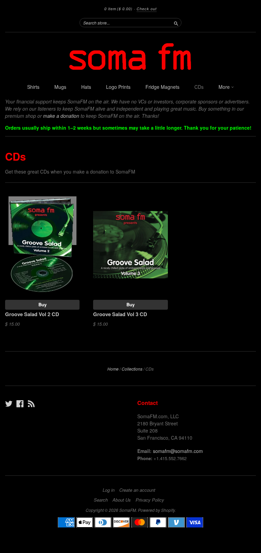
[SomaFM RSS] (31, 403)
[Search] (176, 22)
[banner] (130, 56)
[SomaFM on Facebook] (20, 403)
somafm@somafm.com (178, 451)
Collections (132, 369)
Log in (109, 490)
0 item (118, 8)
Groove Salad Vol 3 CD (120, 314)
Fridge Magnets (162, 86)
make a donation (61, 115)
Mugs (60, 86)
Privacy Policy (150, 500)
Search (101, 500)
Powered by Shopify (156, 510)
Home (113, 369)
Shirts (33, 86)
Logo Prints (118, 86)
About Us (121, 500)
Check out (147, 8)
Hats (86, 86)
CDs (199, 86)
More (225, 86)
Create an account (137, 490)
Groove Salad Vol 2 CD (32, 314)
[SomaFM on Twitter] (9, 403)
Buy (42, 304)
